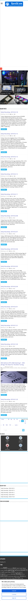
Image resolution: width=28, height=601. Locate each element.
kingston (3, 574)
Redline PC (3, 562)
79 (19, 421)
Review (22, 576)
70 (14, 419)
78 (17, 419)
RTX (1, 578)
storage (21, 578)
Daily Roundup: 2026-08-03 (7, 494)
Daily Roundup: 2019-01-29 (9, 399)
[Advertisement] (14, 22)
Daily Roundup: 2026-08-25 (7, 488)
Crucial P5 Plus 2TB (7, 103)
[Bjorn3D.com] (14, 3)
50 (8, 419)
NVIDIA (8, 367)
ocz (24, 574)
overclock (4, 576)
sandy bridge (4, 578)
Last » (16, 425)
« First (2, 419)
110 (10, 425)
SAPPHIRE (9, 578)
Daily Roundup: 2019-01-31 (9, 325)
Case (17, 568)
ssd (18, 578)
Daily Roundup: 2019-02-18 (9, 112)
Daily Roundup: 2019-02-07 (9, 232)
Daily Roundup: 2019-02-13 (9, 157)
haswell (6, 572)
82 (25, 423)
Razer (18, 576)
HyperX (9, 572)
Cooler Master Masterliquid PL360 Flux (21, 101)
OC (22, 574)
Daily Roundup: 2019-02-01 (9, 307)
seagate (13, 578)
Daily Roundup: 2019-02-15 (9, 134)
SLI (16, 578)
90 (3, 425)
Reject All (14, 598)
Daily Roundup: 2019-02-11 (9, 194)
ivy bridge (16, 572)
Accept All (14, 590)
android (8, 568)
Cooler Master (22, 568)
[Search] (23, 430)
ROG (25, 576)
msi (12, 574)
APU (11, 568)
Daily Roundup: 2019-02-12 (9, 174)
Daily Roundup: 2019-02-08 (9, 216)
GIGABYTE (24, 570)
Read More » (4, 129)
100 (7, 425)
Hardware (4, 367)
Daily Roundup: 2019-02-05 (9, 266)
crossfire (5, 570)
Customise (14, 594)
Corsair (1, 570)
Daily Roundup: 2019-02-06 (9, 249)
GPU (1, 572)
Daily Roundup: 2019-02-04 (9, 286)
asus (14, 568)
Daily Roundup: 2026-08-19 (7, 490)
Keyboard (20, 572)
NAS (14, 574)
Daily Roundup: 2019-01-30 (9, 344)
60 (11, 419)
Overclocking (10, 576)
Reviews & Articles (13, 367)
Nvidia (18, 574)
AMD (5, 568)
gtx (3, 572)
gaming (11, 570)
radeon (15, 576)
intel (13, 572)
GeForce (17, 570)
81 (25, 421)
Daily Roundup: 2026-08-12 (7, 492)
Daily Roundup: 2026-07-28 (7, 496)
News (12, 114)
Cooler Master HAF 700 (8, 84)
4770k (1, 568)
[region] (14, 590)
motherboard (8, 574)
